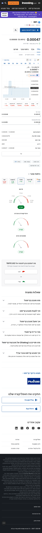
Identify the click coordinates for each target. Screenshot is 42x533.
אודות (17, 439)
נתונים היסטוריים (29, 54)
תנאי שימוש (37, 506)
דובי (19, 272)
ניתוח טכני (25, 49)
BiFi (16, 161)
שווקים (21, 54)
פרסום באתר (15, 444)
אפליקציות (36, 439)
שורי (19, 282)
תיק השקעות (36, 444)
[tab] (29, 181)
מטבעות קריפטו (34, 8)
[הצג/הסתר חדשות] (27, 60)
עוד (21, 154)
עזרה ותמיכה (15, 448)
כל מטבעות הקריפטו (19, 8)
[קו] (35, 60)
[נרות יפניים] (38, 60)
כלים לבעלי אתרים (34, 448)
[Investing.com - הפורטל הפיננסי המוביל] (29, 3)
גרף (32, 49)
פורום (16, 49)
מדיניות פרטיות (36, 514)
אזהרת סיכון (37, 520)
